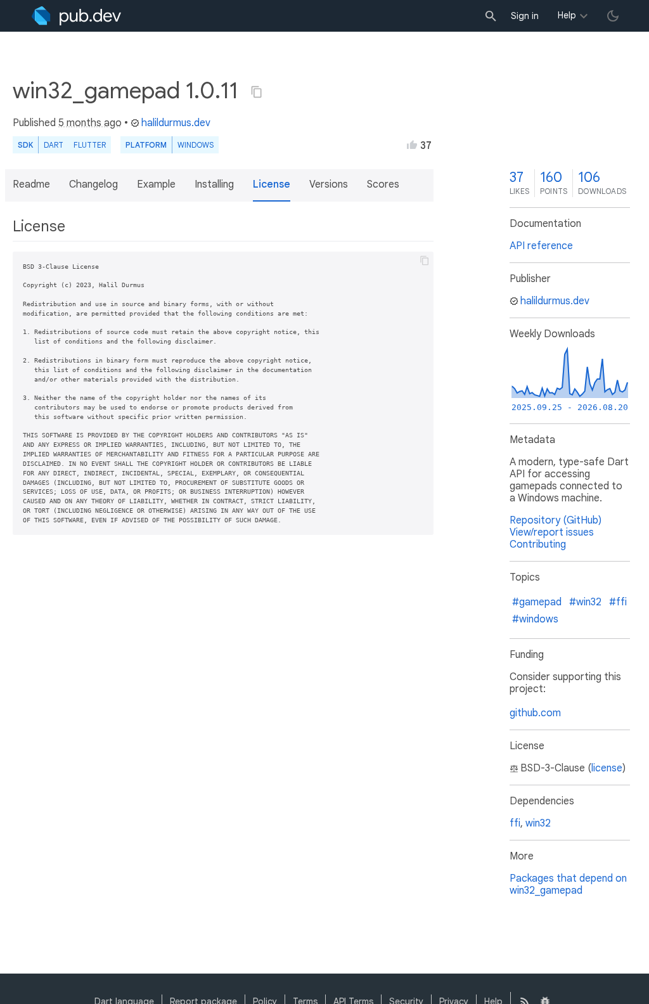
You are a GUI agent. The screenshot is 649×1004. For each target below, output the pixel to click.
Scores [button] (383, 184)
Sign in (525, 16)
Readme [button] (31, 184)
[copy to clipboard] (424, 260)
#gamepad (537, 602)
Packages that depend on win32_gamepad (568, 884)
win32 (538, 823)
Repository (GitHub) (555, 520)
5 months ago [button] (90, 123)
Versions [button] (328, 184)
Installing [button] (214, 184)
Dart (53, 145)
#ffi (618, 602)
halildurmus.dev (175, 123)
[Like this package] (412, 144)
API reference (541, 246)
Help (567, 15)
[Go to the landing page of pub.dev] (76, 15)
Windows (195, 145)
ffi (515, 823)
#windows (535, 619)
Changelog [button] (93, 184)
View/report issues (552, 532)
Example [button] (156, 184)
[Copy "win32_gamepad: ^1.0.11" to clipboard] (256, 92)
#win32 (585, 602)
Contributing (538, 544)
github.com (535, 713)
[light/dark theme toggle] (612, 15)
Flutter (90, 145)
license (606, 768)
